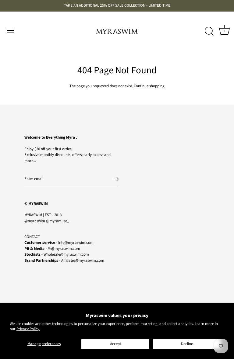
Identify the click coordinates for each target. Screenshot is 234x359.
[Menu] (10, 30)
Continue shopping (149, 86)
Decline (187, 344)
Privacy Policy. (28, 329)
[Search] (209, 31)
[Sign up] (116, 179)
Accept (115, 344)
